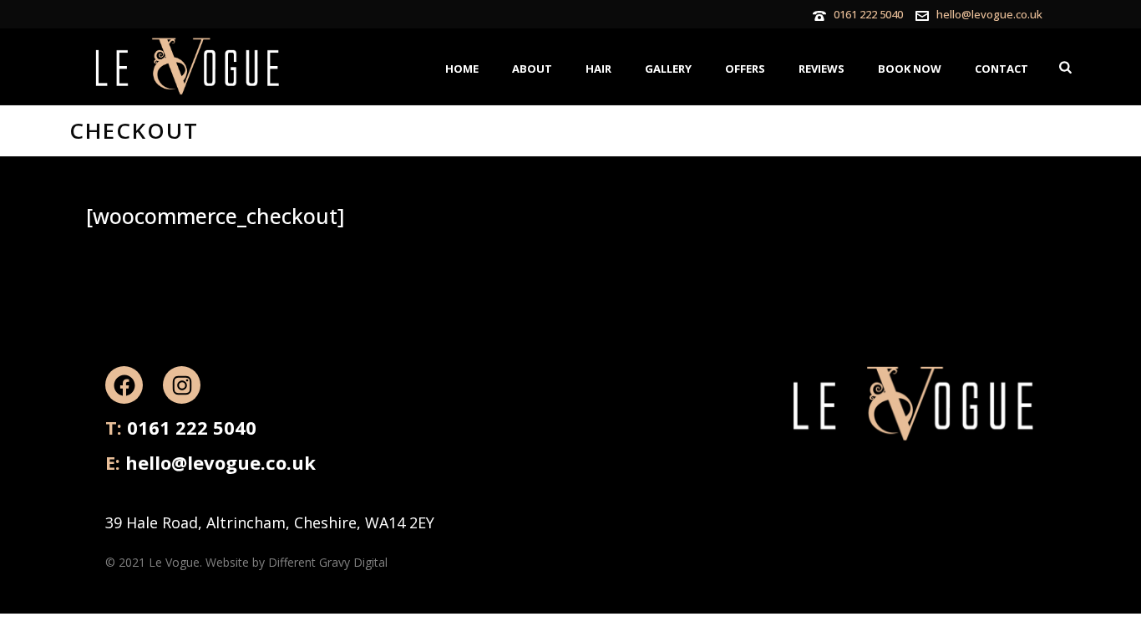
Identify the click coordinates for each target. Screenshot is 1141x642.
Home (462, 68)
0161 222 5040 (868, 14)
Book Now (909, 68)
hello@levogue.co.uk (989, 14)
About (532, 68)
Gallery (668, 68)
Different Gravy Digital (328, 562)
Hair (598, 68)
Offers (745, 68)
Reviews (821, 68)
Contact (1001, 68)
